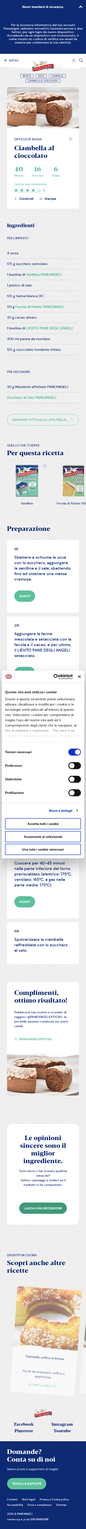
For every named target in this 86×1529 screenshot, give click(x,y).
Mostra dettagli (61, 810)
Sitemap (61, 1504)
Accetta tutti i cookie (43, 824)
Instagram (62, 1424)
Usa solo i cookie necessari (43, 849)
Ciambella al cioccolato (43, 80)
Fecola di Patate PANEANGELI (39, 306)
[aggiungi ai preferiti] (70, 139)
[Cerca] (81, 60)
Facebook (24, 1424)
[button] (70, 139)
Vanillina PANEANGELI (44, 274)
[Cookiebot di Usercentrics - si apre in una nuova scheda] (55, 676)
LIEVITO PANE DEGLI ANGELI (49, 328)
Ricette (27, 76)
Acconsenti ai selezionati (43, 836)
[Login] (74, 60)
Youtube (62, 1431)
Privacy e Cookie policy (54, 1499)
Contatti (12, 1499)
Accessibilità (15, 1504)
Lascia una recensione (30, 184)
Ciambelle (57, 76)
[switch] (74, 765)
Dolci (41, 76)
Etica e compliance (40, 1504)
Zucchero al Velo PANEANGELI (31, 397)
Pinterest (24, 1431)
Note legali (28, 1499)
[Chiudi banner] (79, 676)
